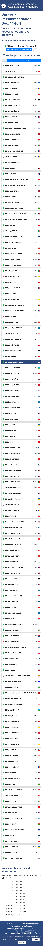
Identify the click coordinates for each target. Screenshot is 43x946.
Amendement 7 (19, 900)
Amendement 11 (20, 912)
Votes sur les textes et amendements (18, 49)
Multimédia (31, 928)
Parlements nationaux (30, 923)
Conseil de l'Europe (11, 923)
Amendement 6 (19, 897)
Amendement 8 (19, 903)
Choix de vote (36, 60)
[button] (35, 49)
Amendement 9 (19, 906)
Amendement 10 (20, 909)
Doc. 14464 (8, 878)
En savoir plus (24, 939)
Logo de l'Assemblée (15, 928)
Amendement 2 (19, 885)
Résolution (18, 915)
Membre (10, 60)
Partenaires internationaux (21, 926)
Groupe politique (25, 60)
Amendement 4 (19, 891)
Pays (16, 60)
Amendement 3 (19, 888)
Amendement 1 (19, 882)
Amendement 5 (19, 894)
